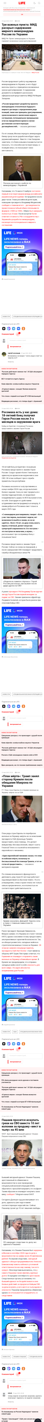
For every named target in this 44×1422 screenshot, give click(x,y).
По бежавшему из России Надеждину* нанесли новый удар (20, 1138)
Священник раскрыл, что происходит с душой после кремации (22, 736)
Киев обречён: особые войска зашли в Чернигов (20, 384)
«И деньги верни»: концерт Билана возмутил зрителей (19, 390)
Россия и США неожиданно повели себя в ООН (20, 755)
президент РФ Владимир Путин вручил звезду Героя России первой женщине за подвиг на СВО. (22, 594)
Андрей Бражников (9, 279)
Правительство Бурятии (9, 458)
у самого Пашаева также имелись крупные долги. (20, 1303)
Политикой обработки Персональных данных (16, 9)
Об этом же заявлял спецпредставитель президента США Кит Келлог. (21, 948)
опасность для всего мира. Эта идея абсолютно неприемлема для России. (21, 968)
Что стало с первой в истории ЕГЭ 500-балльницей (21, 396)
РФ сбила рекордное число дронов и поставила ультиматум (20, 1111)
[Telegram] (14, 329)
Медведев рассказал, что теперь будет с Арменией (22, 401)
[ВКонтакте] (18, 329)
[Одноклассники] (23, 329)
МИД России (35, 72)
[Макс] (9, 329)
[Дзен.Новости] (4, 329)
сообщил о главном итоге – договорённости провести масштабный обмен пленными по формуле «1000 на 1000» (21, 208)
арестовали (34, 1306)
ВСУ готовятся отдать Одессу (13, 379)
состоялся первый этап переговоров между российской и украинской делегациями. (22, 194)
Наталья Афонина (9, 1380)
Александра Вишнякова (11, 657)
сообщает (10, 1224)
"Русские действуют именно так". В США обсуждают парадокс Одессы (22, 373)
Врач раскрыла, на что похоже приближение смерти (22, 765)
